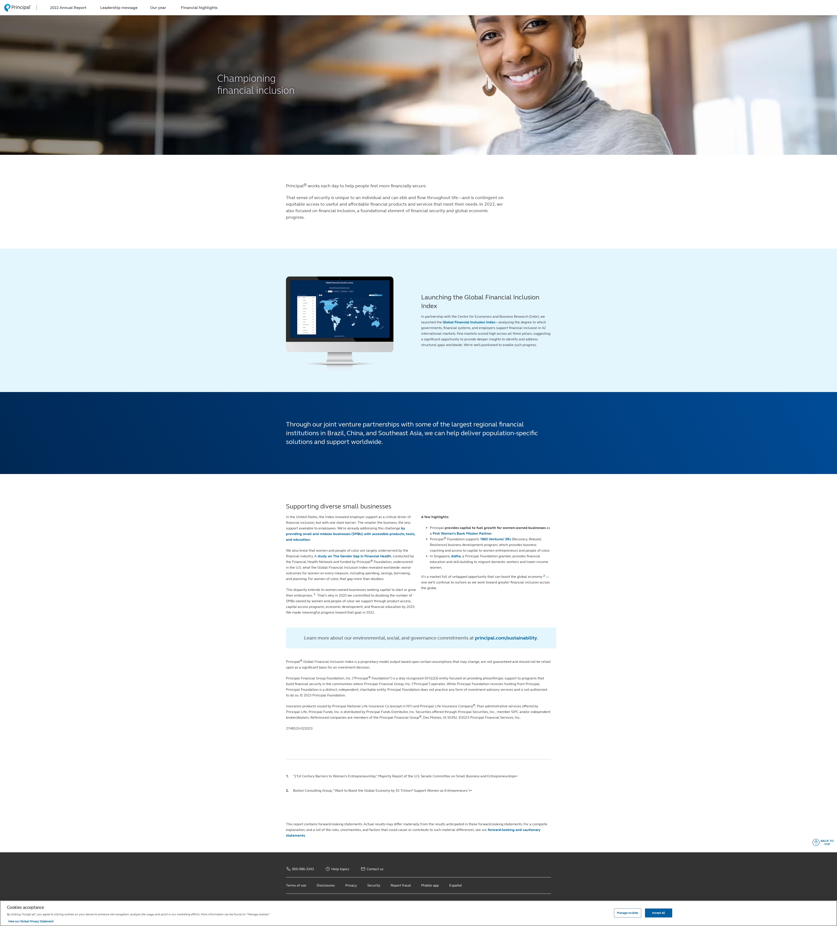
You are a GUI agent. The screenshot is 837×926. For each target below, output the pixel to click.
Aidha (456, 556)
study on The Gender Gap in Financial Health (354, 556)
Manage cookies (627, 912)
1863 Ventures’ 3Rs (495, 539)
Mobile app (430, 885)
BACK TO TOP (827, 842)
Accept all (658, 912)
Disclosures (326, 885)
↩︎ (516, 776)
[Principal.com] (15, 7)
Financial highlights (199, 7)
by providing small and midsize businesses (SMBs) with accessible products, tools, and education (350, 534)
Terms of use (296, 885)
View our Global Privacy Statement (31, 921)
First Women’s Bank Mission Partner (462, 533)
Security (373, 885)
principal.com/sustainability (506, 638)
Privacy (351, 885)
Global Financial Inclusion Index (469, 322)
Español (455, 885)
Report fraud (401, 885)
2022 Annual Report (68, 7)
